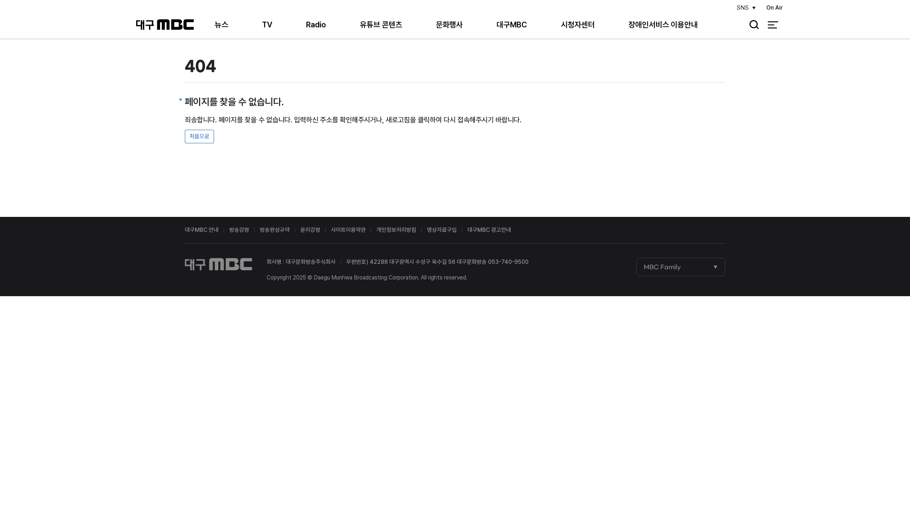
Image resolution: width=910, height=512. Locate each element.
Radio (316, 24)
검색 (751, 25)
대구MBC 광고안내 (489, 229)
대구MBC (165, 24)
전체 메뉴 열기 (773, 25)
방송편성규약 (275, 229)
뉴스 (221, 24)
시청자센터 (578, 24)
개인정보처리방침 (396, 229)
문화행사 (449, 24)
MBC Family (662, 267)
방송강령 (239, 229)
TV (267, 24)
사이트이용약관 (348, 229)
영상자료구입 (442, 229)
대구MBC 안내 (202, 229)
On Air (774, 7)
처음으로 (199, 136)
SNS (743, 7)
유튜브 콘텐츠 (381, 24)
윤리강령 (310, 229)
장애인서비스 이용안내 (663, 24)
